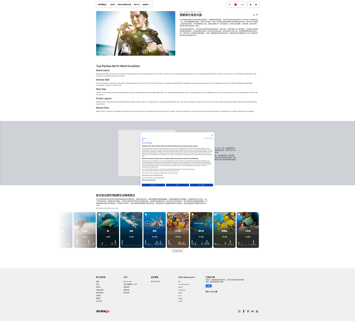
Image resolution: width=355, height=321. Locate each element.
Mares (180, 287)
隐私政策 (126, 287)
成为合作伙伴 (155, 281)
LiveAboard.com (184, 284)
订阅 (208, 286)
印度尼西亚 (100, 290)
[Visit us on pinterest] (248, 311)
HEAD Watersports (186, 277)
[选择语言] (235, 4)
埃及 (97, 284)
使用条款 (126, 290)
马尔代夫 (99, 301)
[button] (145, 138)
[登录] (250, 4)
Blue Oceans (128, 281)
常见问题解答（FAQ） (131, 284)
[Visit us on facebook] (244, 311)
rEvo (179, 295)
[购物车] (256, 4)
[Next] (276, 230)
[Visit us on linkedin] (252, 311)
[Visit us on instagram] (239, 311)
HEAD (180, 301)
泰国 (97, 281)
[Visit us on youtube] (257, 311)
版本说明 (126, 293)
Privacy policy (209, 138)
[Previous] (79, 230)
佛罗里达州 (100, 293)
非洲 (181, 12)
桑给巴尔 (193, 12)
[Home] (102, 4)
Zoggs (180, 298)
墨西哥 (98, 298)
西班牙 (98, 287)
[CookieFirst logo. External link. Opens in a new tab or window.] (142, 140)
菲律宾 (98, 295)
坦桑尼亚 (186, 12)
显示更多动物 (177, 251)
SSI (179, 281)
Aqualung (181, 290)
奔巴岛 (199, 12)
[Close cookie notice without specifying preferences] (212, 135)
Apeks (180, 293)
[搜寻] (229, 4)
